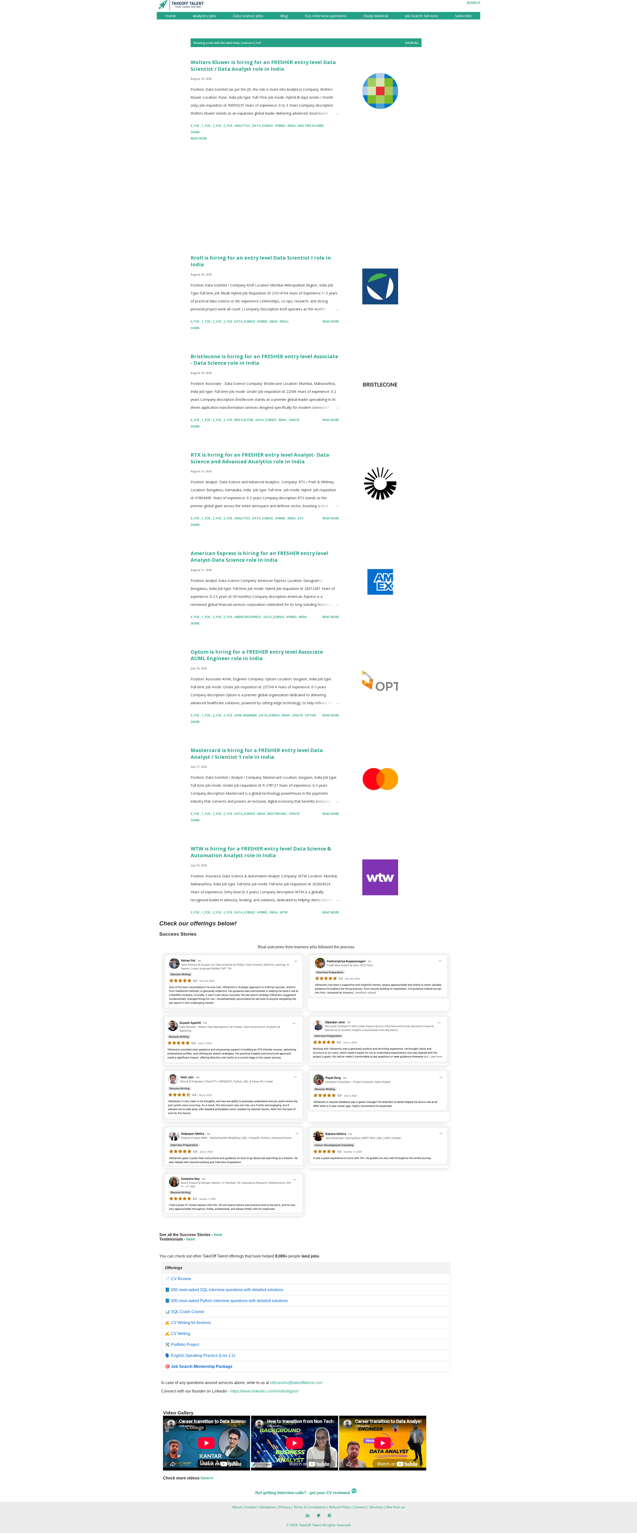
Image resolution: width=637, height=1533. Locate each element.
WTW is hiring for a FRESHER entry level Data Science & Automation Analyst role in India (261, 852)
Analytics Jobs (204, 15)
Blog (284, 15)
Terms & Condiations (309, 1507)
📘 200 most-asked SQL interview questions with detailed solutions (224, 1290)
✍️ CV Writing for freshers (188, 1323)
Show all (412, 43)
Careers (360, 1507)
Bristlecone (244, 420)
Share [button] (195, 132)
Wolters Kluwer (310, 126)
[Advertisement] (265, 198)
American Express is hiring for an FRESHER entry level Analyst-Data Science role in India (259, 556)
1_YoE (206, 126)
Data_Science (263, 126)
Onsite (294, 420)
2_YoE (217, 126)
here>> (207, 1478)
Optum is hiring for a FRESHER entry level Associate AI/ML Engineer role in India (257, 655)
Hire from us (395, 1507)
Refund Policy (340, 1507)
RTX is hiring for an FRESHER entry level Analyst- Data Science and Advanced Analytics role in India (260, 458)
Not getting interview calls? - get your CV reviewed (303, 1493)
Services (376, 1507)
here (218, 1235)
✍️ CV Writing (177, 1333)
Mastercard (277, 814)
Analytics (242, 126)
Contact (250, 1507)
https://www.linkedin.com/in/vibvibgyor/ (264, 1391)
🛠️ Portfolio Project (182, 1344)
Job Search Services (421, 15)
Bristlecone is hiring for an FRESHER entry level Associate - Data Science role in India (264, 359)
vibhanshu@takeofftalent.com (296, 1383)
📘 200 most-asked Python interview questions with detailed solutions (226, 1301)
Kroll (284, 321)
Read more (199, 138)
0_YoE (195, 126)
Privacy (284, 1507)
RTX (300, 518)
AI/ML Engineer (246, 715)
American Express (248, 617)
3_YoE (228, 126)
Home (170, 15)
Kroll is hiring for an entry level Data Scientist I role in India (261, 261)
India (292, 126)
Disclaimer (268, 1507)
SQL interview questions (326, 15)
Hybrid (280, 126)
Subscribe (463, 15)
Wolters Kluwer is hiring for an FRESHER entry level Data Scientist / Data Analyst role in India (263, 65)
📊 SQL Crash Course (184, 1312)
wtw (283, 912)
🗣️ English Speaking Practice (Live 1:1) (200, 1355)
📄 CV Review (178, 1279)
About (236, 1507)
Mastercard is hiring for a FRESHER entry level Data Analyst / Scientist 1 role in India (257, 753)
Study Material (376, 15)
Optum (310, 715)
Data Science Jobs (248, 15)
